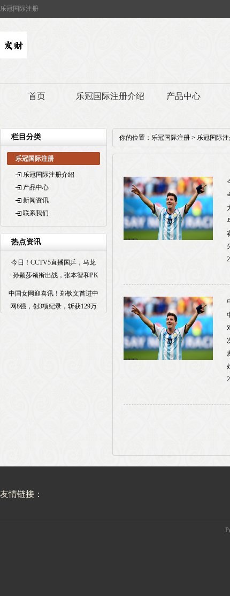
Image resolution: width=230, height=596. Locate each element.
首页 (36, 96)
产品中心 (183, 96)
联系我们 (36, 213)
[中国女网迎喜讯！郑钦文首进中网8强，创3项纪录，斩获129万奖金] (168, 357)
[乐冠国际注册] (13, 56)
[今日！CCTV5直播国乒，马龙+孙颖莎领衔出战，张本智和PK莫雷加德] (168, 238)
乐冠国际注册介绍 (110, 96)
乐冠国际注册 (170, 137)
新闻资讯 (36, 200)
